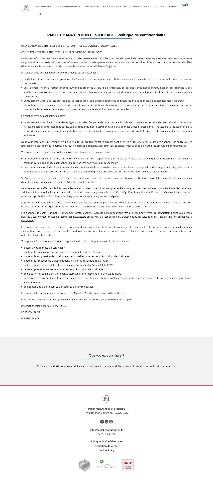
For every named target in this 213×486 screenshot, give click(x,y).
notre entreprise (66, 6)
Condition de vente (106, 446)
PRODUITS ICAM (142, 6)
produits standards (116, 6)
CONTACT (173, 6)
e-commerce (43, 6)
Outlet (159, 6)
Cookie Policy (106, 450)
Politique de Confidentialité (106, 441)
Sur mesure (92, 6)
